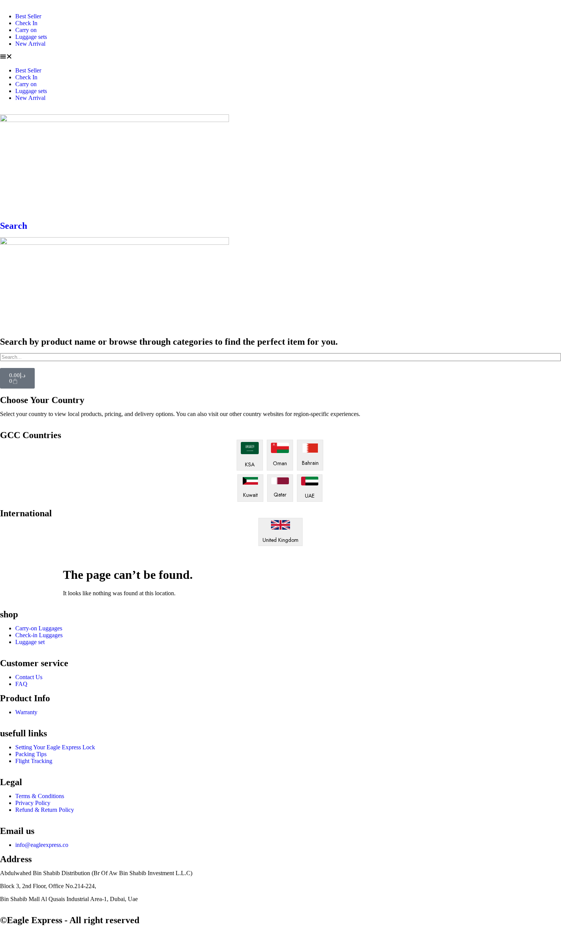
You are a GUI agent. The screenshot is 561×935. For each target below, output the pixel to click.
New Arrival (30, 43)
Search (13, 226)
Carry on (26, 30)
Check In (26, 23)
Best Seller (28, 16)
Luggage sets (31, 37)
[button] (280, 57)
